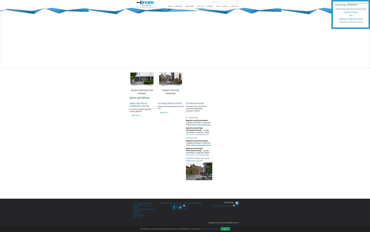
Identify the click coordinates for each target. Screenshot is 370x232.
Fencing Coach (351, 12)
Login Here (216, 2)
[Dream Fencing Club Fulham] (142, 83)
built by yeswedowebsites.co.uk (229, 225)
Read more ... (136, 115)
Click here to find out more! (350, 22)
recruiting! (361, 9)
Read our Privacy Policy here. (210, 229)
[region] (185, 37)
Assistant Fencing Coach (351, 19)
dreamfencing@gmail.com (222, 206)
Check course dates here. (201, 125)
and (350, 15)
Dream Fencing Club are (346, 9)
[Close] (358, 3)
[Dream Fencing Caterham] (170, 83)
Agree (225, 229)
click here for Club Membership (197, 134)
